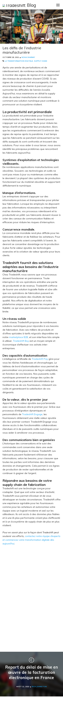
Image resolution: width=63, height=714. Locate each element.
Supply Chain (40, 61)
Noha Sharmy (28, 57)
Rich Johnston (39, 686)
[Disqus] (31, 598)
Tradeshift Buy (21, 340)
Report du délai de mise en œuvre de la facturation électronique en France (31, 672)
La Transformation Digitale (19, 61)
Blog (31, 5)
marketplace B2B (18, 337)
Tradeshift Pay (40, 358)
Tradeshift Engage (32, 414)
